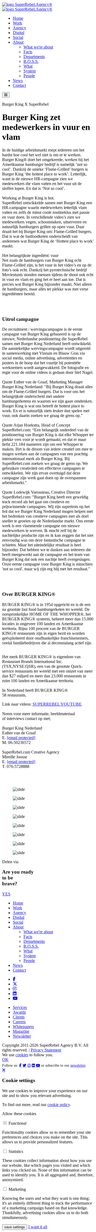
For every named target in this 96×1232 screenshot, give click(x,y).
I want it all (37, 1227)
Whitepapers (23, 1026)
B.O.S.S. (31, 61)
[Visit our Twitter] (15, 984)
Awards (19, 1012)
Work (17, 23)
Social (18, 37)
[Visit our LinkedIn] (15, 993)
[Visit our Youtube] (15, 998)
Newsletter (22, 1036)
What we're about (38, 47)
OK (5, 1059)
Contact (19, 85)
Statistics (16, 1151)
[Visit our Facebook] (14, 979)
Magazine (21, 1031)
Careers (19, 1022)
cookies (21, 1055)
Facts (27, 52)
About (18, 42)
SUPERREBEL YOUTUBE (57, 704)
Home (18, 18)
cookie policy (58, 1104)
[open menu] (6, 95)
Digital (18, 32)
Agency (19, 28)
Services (20, 1007)
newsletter (77, 1065)
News (18, 80)
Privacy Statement (46, 1050)
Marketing (17, 1189)
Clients (19, 1017)
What (28, 66)
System (29, 71)
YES (6, 894)
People (29, 75)
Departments (34, 56)
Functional (17, 1123)
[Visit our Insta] (15, 989)
